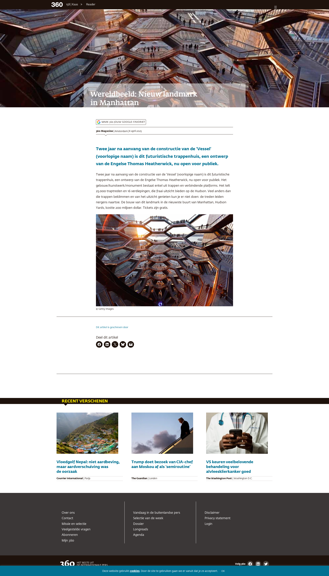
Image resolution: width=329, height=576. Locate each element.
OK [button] (223, 571)
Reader (90, 4)
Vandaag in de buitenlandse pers (156, 512)
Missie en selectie (74, 524)
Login (208, 524)
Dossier (138, 524)
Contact (67, 518)
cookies (135, 571)
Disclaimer (212, 512)
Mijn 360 (68, 540)
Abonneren (70, 535)
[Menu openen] (275, 7)
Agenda (138, 535)
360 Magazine (104, 131)
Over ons (68, 512)
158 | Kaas (72, 4)
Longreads (140, 529)
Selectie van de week (148, 518)
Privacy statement (217, 518)
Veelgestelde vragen (76, 529)
